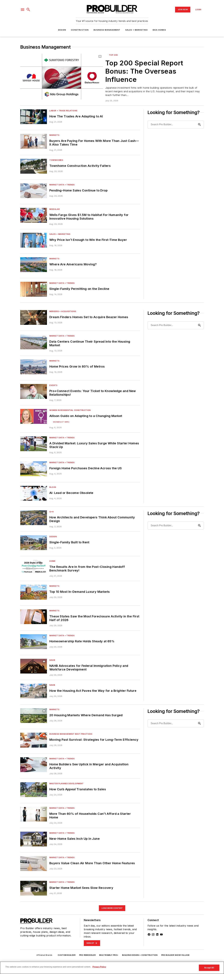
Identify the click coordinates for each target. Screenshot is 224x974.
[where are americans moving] (33, 264)
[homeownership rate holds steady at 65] (33, 641)
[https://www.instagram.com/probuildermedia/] (153, 934)
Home (52, 561)
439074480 (30, 489)
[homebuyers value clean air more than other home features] (33, 863)
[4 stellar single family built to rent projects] (33, 542)
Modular (54, 209)
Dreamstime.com (34, 492)
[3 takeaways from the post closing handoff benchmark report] (33, 567)
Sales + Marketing (136, 30)
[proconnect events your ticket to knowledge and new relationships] (33, 391)
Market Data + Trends (62, 185)
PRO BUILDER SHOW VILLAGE (175, 955)
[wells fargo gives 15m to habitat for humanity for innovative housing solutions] (33, 215)
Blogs (52, 487)
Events (53, 385)
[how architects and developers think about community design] (33, 517)
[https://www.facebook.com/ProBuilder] (149, 934)
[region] (112, 968)
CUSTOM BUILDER (66, 955)
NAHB (52, 660)
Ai (39, 489)
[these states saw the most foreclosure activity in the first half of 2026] (33, 616)
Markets (54, 135)
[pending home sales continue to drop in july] (33, 190)
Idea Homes (159, 30)
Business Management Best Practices (70, 734)
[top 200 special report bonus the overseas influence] (61, 76)
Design (62, 30)
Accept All (209, 968)
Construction (80, 30)
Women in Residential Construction (70, 410)
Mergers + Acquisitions (62, 311)
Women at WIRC (61, 422)
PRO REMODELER (87, 955)
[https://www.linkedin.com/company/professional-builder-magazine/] (157, 934)
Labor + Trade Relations (63, 110)
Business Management (107, 30)
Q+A (51, 511)
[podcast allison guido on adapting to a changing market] (33, 416)
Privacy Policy (99, 967)
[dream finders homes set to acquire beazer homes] (33, 317)
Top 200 (113, 55)
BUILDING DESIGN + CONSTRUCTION (140, 955)
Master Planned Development (66, 783)
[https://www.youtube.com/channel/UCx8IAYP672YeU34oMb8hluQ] (161, 934)
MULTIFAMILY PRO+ (108, 955)
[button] (22, 9)
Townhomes (56, 160)
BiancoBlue (35, 491)
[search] (28, 9)
